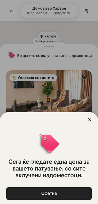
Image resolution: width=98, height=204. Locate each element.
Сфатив (49, 193)
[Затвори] (90, 120)
